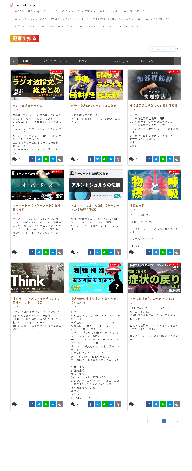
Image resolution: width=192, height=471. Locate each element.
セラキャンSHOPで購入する (60, 26)
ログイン (133, 26)
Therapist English (117, 61)
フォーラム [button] (113, 26)
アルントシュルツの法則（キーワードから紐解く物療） (95, 207)
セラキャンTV (91, 26)
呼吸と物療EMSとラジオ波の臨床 (94, 105)
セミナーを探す (111, 11)
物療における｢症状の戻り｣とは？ (152, 298)
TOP (20, 11)
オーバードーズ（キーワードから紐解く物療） (37, 207)
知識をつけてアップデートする (71, 18)
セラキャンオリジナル (53, 61)
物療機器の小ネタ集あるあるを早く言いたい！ (95, 300)
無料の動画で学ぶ (137, 11)
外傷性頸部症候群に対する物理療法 (154, 105)
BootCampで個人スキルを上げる (114, 18)
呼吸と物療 (137, 205)
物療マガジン (87, 61)
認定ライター (148, 61)
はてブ (53, 159)
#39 (110, 315)
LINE (46, 159)
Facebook (32, 159)
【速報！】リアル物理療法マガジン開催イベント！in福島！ (37, 300)
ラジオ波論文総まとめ (28, 105)
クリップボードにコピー (60, 159)
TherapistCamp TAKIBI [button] (79, 11)
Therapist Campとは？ (44, 11)
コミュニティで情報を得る (155, 18)
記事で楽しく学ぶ (27, 26)
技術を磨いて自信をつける (32, 18)
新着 (25, 61)
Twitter (39, 159)
